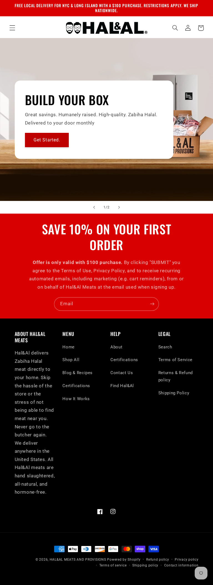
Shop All (70, 359)
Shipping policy (145, 565)
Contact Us (121, 372)
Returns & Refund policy (175, 376)
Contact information (181, 565)
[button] (12, 28)
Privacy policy (186, 559)
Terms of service (113, 565)
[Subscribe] (152, 304)
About (116, 347)
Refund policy (157, 559)
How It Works (76, 398)
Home (68, 347)
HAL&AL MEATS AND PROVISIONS (78, 559)
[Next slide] (119, 207)
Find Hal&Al (122, 385)
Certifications (76, 385)
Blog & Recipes (77, 372)
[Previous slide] (94, 207)
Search (165, 347)
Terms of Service (175, 359)
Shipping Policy (173, 392)
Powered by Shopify (123, 559)
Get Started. (47, 139)
